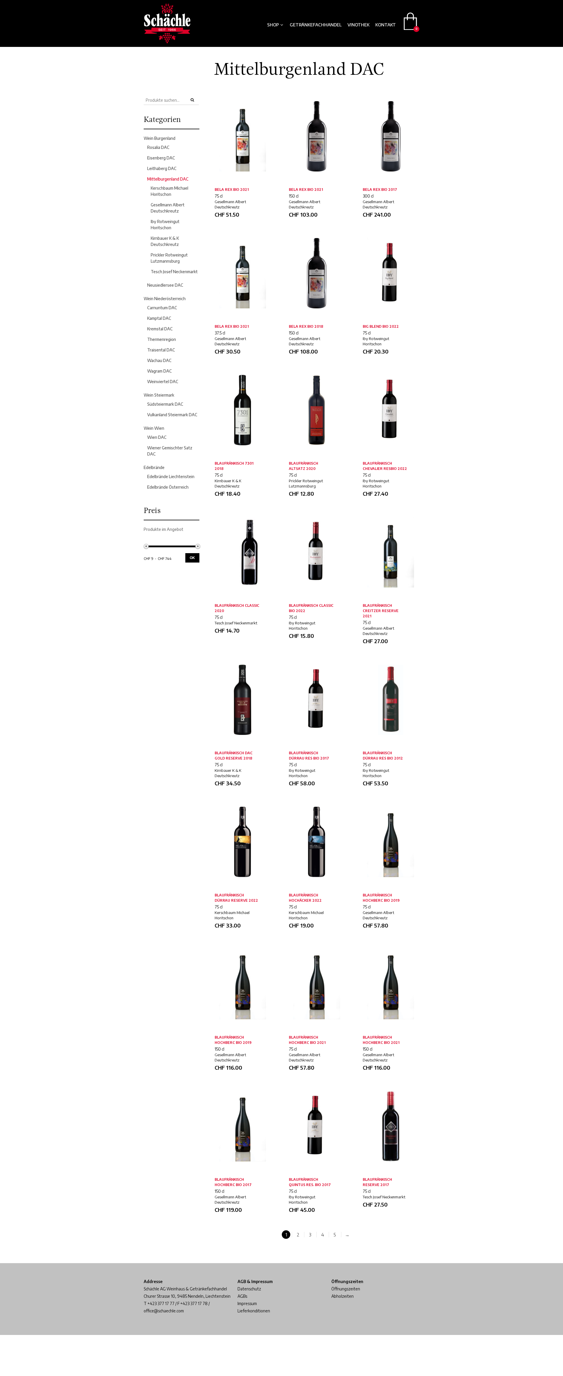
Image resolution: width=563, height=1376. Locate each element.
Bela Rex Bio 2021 (232, 189)
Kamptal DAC (159, 318)
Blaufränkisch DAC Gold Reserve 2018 (233, 755)
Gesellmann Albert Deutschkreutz (230, 204)
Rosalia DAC (158, 147)
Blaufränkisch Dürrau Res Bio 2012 (383, 755)
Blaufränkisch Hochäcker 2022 (305, 898)
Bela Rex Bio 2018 (306, 326)
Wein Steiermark (159, 395)
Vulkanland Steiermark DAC (172, 414)
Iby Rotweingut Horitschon (376, 341)
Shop (273, 24)
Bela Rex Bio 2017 (380, 189)
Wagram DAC (159, 370)
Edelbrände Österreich (168, 487)
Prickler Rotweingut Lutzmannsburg (306, 483)
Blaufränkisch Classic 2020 (237, 608)
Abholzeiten (342, 1296)
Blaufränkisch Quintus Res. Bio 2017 (310, 1182)
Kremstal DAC (160, 328)
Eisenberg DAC (161, 157)
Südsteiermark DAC (165, 404)
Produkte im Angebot (163, 529)
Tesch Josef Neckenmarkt (174, 271)
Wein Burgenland (159, 138)
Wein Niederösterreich (165, 298)
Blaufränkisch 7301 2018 (234, 466)
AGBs (242, 1296)
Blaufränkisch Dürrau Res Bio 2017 (309, 755)
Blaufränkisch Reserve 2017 (377, 1182)
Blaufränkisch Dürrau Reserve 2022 (236, 898)
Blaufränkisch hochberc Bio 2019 (381, 898)
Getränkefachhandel (316, 24)
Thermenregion (161, 339)
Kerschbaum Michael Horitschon (232, 915)
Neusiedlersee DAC (165, 285)
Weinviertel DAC (162, 381)
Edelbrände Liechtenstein (170, 476)
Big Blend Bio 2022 (381, 326)
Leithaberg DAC (162, 168)
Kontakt (385, 24)
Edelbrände (154, 467)
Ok (192, 558)
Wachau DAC (159, 360)
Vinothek (358, 24)
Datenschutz (249, 1288)
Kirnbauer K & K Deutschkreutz (228, 483)
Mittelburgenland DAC (168, 178)
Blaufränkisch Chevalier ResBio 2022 (385, 466)
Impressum (247, 1303)
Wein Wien (154, 428)
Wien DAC (157, 437)
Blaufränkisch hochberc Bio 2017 (233, 1182)
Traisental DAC (161, 349)
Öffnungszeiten (345, 1288)
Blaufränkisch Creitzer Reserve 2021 (380, 610)
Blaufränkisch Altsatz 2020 (303, 466)
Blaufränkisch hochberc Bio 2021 (307, 1040)
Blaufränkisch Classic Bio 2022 (311, 608)
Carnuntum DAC (162, 307)
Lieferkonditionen (254, 1310)
